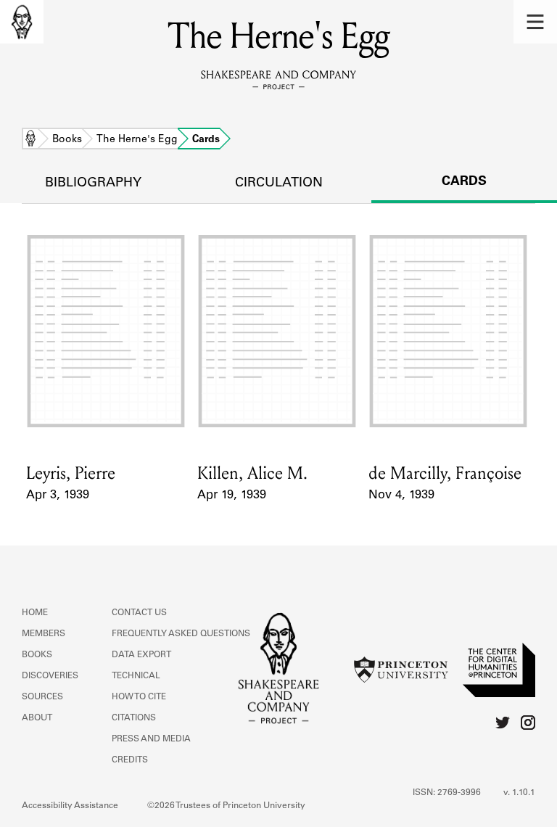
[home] (22, 22)
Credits (130, 760)
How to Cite (139, 697)
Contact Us (139, 613)
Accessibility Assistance (70, 806)
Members (43, 634)
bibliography (93, 183)
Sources (42, 697)
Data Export (141, 655)
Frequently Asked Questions (181, 634)
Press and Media (151, 739)
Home (30, 140)
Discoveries (50, 676)
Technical (136, 676)
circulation (279, 183)
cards (464, 182)
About (37, 718)
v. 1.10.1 (519, 793)
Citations (134, 718)
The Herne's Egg (137, 140)
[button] (535, 22)
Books (67, 140)
